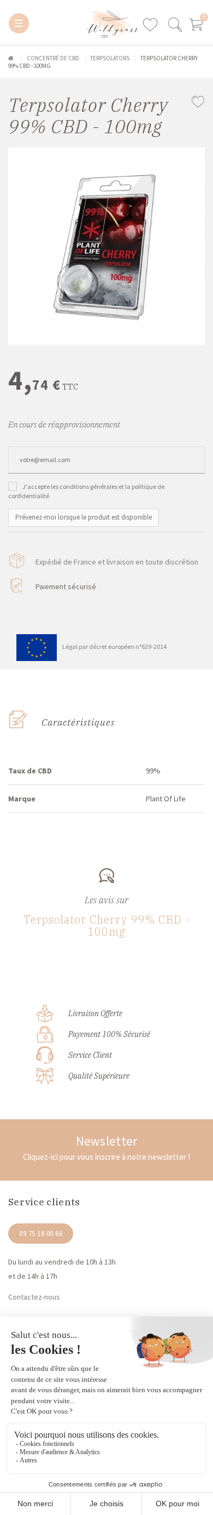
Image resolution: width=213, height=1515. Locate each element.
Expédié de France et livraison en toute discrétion (117, 562)
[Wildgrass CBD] (61, 22)
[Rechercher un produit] (175, 29)
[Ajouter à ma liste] (198, 103)
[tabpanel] (106, 246)
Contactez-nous (34, 1297)
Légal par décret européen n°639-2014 (114, 646)
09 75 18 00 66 (40, 1233)
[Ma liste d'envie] (154, 25)
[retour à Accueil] (11, 58)
